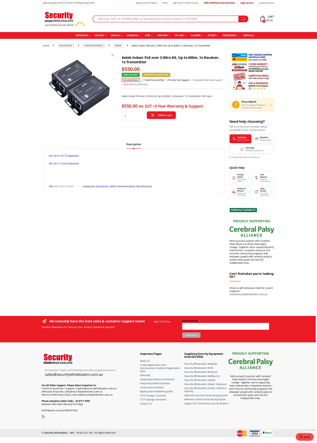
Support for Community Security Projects (206, 403)
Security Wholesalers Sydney (199, 380)
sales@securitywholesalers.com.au (248, 294)
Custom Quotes (266, 2)
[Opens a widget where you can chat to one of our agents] (305, 437)
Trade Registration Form (153, 364)
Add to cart (165, 115)
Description (133, 144)
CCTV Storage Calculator (153, 395)
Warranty (145, 375)
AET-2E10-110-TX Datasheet (64, 155)
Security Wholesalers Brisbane (200, 371)
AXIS (147, 35)
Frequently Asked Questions (155, 383)
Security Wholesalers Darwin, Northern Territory (205, 389)
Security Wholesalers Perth (198, 367)
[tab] (133, 145)
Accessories (65, 45)
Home (46, 45)
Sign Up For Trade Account (185, 2)
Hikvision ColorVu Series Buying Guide (205, 399)
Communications (94, 45)
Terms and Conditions (152, 387)
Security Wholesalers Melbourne (202, 376)
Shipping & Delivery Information (157, 379)
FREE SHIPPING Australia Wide (219, 2)
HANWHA (132, 35)
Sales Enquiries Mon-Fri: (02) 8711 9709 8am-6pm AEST (69, 2)
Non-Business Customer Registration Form (160, 369)
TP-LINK (179, 35)
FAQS (164, 2)
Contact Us (146, 403)
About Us (145, 360)
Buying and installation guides (156, 391)
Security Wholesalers (56, 432)
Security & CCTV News (146, 2)
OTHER (211, 35)
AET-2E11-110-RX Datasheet (64, 163)
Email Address (191, 320)
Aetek (118, 45)
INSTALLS (248, 35)
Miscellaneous (144, 186)
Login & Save (246, 2)
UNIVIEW (162, 35)
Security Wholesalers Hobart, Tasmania (205, 384)
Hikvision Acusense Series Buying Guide (206, 395)
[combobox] (165, 19)
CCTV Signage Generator (153, 399)
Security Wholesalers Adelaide (200, 363)
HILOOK (99, 35)
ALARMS (195, 35)
